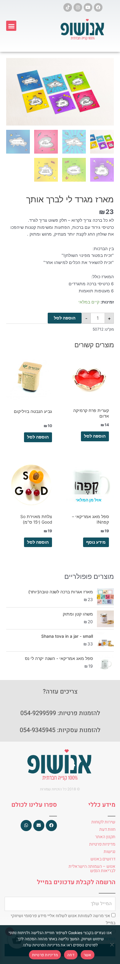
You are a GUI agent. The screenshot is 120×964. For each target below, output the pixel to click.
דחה (70, 955)
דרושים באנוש (102, 859)
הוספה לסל (64, 317)
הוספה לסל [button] (95, 436)
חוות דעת (107, 829)
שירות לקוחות (103, 822)
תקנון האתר (105, 837)
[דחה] (112, 944)
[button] (11, 26)
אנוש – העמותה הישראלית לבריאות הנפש (92, 868)
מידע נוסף (96, 542)
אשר (87, 955)
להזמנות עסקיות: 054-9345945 (60, 730)
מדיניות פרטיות (102, 844)
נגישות (109, 851)
